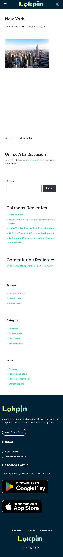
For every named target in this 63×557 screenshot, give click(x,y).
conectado (33, 160)
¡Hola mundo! (16, 214)
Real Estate (14, 338)
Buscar (10, 181)
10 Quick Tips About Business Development (31, 233)
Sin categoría (16, 343)
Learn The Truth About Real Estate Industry (31, 228)
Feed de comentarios (19, 379)
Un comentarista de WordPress (22, 266)
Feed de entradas (18, 374)
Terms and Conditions (15, 457)
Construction (15, 333)
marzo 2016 (15, 298)
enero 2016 (15, 303)
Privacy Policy (11, 452)
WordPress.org (16, 384)
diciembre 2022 (17, 293)
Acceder (13, 369)
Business (13, 328)
